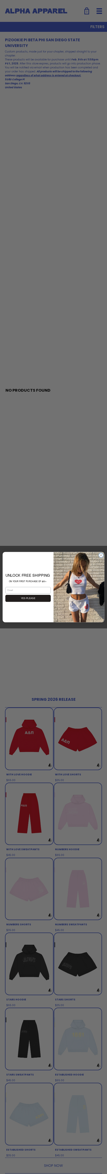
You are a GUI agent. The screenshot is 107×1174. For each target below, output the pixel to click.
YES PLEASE (28, 598)
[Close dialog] (101, 555)
